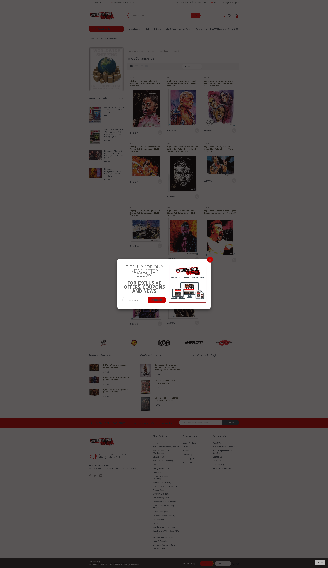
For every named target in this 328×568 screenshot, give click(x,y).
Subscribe (157, 299)
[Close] (210, 260)
